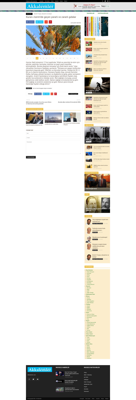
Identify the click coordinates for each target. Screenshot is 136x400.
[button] (109, 1)
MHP (88, 289)
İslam (46, 122)
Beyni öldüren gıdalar (92, 90)
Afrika (88, 275)
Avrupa (27, 123)
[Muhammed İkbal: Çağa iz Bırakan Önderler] (97, 205)
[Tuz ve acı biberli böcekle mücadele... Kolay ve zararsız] (89, 147)
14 (74, 58)
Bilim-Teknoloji (90, 352)
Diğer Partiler (90, 292)
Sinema (89, 350)
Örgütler (89, 279)
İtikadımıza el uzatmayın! (99, 237)
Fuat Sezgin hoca (91, 188)
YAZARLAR (90, 13)
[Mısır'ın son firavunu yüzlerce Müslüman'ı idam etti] (89, 69)
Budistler (89, 282)
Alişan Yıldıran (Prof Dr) (97, 223)
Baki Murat (95, 232)
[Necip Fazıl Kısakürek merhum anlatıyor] (97, 135)
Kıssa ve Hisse (90, 314)
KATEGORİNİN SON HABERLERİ (34, 109)
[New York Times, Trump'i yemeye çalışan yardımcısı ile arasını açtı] (60, 373)
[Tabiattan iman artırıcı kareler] (89, 43)
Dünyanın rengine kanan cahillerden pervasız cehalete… (99, 246)
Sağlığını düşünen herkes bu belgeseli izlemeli (45, 14)
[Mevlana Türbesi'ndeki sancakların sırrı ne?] (89, 118)
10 (59, 58)
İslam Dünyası (90, 271)
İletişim (65, 1)
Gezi (88, 340)
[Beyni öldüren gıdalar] (97, 85)
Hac (88, 319)
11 (63, 58)
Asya (88, 276)
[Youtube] (108, 1)
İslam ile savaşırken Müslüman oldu (34, 125)
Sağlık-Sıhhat (89, 92)
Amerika (89, 273)
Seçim (88, 306)
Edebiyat (89, 358)
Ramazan (89, 317)
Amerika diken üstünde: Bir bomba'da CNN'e (69, 102)
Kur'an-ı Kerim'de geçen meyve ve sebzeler (42, 88)
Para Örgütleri (90, 301)
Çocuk (88, 330)
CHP (88, 291)
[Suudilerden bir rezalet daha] (53, 117)
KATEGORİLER (103, 13)
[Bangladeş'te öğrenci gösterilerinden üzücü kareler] (60, 389)
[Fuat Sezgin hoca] (97, 181)
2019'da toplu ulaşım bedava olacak (101, 159)
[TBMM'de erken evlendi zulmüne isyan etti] (89, 166)
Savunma (89, 310)
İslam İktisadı (90, 302)
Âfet (88, 328)
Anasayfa (41, 1)
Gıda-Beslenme (91, 324)
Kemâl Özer (95, 239)
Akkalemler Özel (88, 384)
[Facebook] (102, 1)
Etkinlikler (89, 355)
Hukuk (88, 339)
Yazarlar (56, 1)
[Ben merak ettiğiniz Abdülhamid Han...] (89, 154)
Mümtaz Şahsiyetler (92, 315)
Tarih (88, 337)
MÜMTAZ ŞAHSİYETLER (91, 172)
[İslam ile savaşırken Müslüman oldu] (34, 118)
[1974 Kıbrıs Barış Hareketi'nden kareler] (89, 56)
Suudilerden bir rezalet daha (51, 124)
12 (67, 58)
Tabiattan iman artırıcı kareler (100, 42)
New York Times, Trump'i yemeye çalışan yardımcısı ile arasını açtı (72, 373)
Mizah (88, 347)
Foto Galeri (47, 1)
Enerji (88, 298)
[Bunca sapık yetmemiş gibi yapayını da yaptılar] (60, 381)
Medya (88, 348)
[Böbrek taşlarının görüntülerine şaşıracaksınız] (89, 112)
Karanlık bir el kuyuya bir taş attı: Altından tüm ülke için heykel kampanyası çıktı (101, 62)
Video (52, 1)
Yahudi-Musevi (90, 284)
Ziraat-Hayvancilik (91, 322)
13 (70, 58)
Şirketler (89, 299)
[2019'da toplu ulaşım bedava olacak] (89, 160)
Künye (61, 1)
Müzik (88, 356)
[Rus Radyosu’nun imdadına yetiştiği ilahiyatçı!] (72, 117)
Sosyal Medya (90, 353)
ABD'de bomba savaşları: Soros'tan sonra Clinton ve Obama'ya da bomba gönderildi (38, 102)
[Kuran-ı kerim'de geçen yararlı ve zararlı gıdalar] (89, 49)
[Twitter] (105, 1)
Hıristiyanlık (90, 281)
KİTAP (87, 194)
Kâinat (88, 342)
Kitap (88, 345)
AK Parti (89, 287)
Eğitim (88, 307)
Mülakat (89, 309)
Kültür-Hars (88, 141)
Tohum (88, 327)
